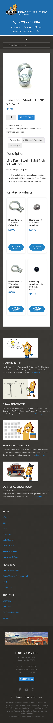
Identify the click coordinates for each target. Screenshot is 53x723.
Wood (5, 517)
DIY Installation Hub (11, 570)
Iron (4, 523)
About (13, 697)
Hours (30, 27)
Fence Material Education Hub (15, 576)
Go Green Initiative (11, 612)
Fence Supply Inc (26, 10)
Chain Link (30, 128)
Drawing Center (14, 404)
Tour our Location (38, 496)
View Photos (40, 455)
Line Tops (20, 132)
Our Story (7, 601)
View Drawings (37, 414)
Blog (5, 581)
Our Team (7, 606)
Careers (6, 618)
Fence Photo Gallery (17, 445)
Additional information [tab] (32, 140)
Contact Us (7, 587)
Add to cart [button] (16, 247)
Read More (36, 372)
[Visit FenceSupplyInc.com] (26, 644)
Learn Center (12, 362)
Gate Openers (9, 540)
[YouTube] (26, 690)
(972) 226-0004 (29, 22)
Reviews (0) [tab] (15, 145)
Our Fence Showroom (17, 486)
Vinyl (5, 528)
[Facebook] (20, 690)
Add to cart (26, 117)
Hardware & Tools (10, 557)
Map (40, 27)
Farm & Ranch (8, 545)
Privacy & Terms (31, 697)
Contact (17, 27)
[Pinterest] (33, 690)
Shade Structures (10, 551)
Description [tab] (15, 140)
